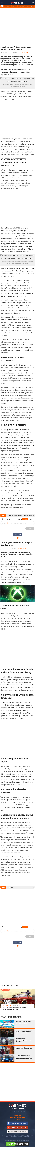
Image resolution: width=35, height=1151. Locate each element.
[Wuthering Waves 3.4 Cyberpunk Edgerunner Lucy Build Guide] (7, 1041)
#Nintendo (13, 515)
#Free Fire (21, 6)
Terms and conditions (17, 1117)
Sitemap (17, 1119)
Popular (32, 519)
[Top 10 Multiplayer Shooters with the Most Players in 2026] (7, 1050)
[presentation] (7, 515)
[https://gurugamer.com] (17, 1105)
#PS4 (30, 515)
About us (17, 1115)
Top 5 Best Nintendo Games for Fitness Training (23, 1022)
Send (29, 528)
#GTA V (14, 6)
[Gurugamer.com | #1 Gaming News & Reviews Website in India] (17, 2)
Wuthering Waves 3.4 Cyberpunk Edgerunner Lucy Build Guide (23, 1040)
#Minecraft (7, 6)
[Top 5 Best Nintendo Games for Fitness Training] (7, 1024)
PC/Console (24, 53)
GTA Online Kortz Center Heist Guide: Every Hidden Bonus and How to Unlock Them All (24, 1031)
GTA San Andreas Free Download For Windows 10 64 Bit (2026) (14, 1008)
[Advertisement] (17, 26)
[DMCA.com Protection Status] (17, 1146)
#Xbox (26, 515)
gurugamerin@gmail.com (18, 1111)
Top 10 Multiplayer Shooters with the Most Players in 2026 (24, 1047)
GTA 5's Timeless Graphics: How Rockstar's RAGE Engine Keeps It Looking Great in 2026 (24, 1057)
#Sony (20, 515)
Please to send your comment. (14, 523)
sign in (9, 523)
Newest (25, 519)
